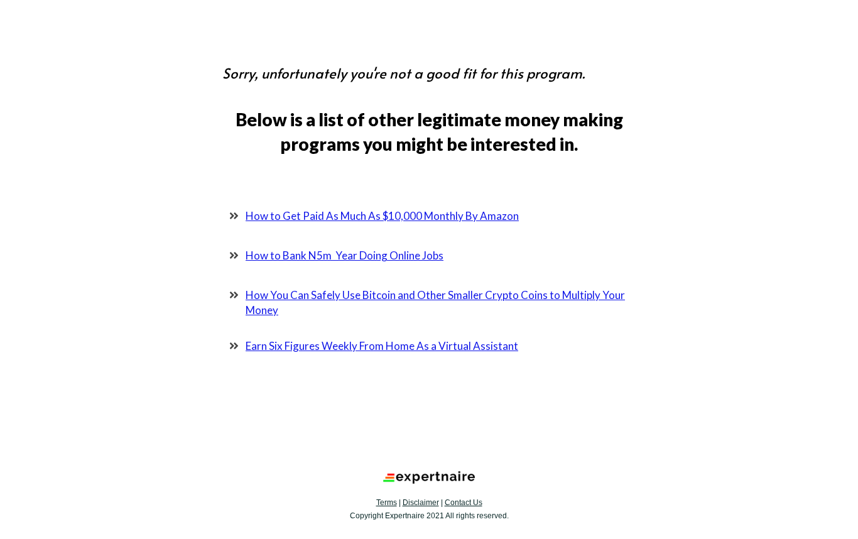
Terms (386, 502)
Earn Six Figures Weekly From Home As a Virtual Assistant (382, 345)
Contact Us (463, 502)
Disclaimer (421, 502)
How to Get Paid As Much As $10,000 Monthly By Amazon (382, 215)
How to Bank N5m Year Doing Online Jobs (344, 255)
